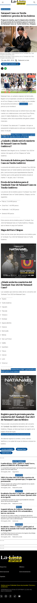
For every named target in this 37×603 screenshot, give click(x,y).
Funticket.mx (24, 104)
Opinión (2, 576)
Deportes (19, 475)
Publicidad (14, 585)
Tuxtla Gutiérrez (6, 453)
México (19, 507)
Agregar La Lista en (9, 64)
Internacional (4, 572)
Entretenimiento (5, 9)
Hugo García (15, 471)
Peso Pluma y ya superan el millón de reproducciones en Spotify (18, 136)
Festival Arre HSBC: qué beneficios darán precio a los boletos (18, 370)
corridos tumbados (7, 449)
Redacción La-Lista (17, 487)
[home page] (18, 558)
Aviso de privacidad (22, 585)
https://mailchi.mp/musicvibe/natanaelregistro (15, 434)
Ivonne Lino (15, 521)
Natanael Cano (21, 449)
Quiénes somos (5, 585)
